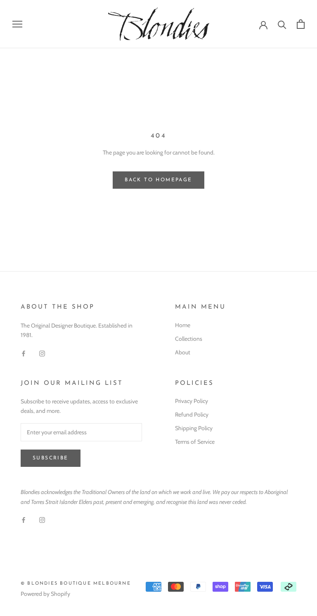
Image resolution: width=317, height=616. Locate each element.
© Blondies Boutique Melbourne (76, 583)
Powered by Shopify (45, 593)
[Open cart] (301, 24)
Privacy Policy (191, 401)
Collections (188, 338)
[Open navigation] (17, 24)
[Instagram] (42, 353)
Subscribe (51, 458)
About (182, 352)
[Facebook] (23, 353)
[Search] (282, 24)
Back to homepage (158, 180)
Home (182, 325)
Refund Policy (191, 414)
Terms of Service (195, 441)
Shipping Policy (194, 428)
